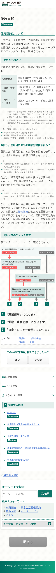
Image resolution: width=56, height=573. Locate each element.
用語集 (22, 338)
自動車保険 (35, 338)
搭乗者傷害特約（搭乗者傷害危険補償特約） (29, 448)
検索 (46, 493)
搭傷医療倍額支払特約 (18, 460)
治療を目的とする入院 (18, 436)
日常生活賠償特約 (31, 507)
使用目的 (11, 412)
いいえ (38, 359)
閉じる (28, 542)
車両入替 (11, 511)
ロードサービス (29, 511)
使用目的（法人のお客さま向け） (23, 424)
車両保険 (11, 507)
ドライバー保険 (13, 395)
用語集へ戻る (10, 475)
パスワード (12, 515)
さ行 (32, 341)
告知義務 (23, 211)
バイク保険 (11, 386)
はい (17, 359)
